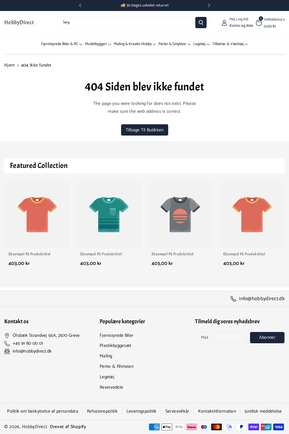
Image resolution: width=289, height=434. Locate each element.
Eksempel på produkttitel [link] (29, 254)
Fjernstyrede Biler (116, 335)
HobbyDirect (34, 427)
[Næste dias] (209, 5)
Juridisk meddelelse (263, 411)
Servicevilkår (177, 411)
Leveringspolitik (141, 411)
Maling (106, 356)
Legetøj (107, 377)
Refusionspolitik (102, 411)
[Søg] (201, 22)
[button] (270, 22)
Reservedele (111, 387)
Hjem (9, 65)
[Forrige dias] (80, 5)
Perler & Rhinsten (116, 366)
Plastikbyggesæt (116, 345)
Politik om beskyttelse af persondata (42, 411)
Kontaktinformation (217, 411)
